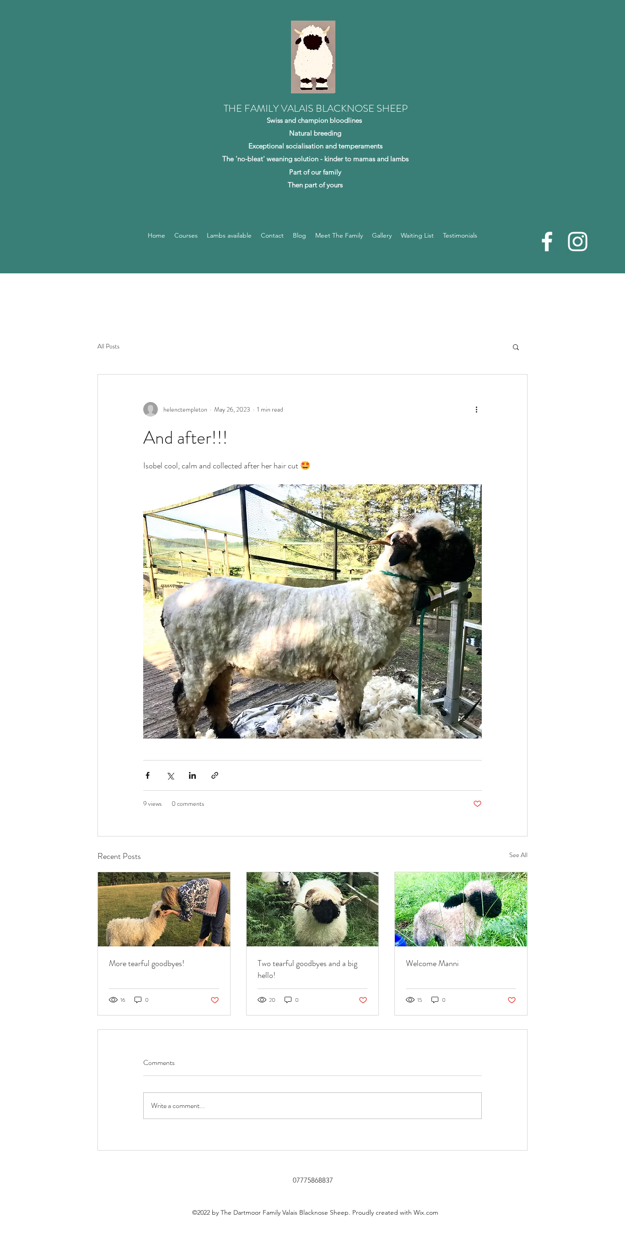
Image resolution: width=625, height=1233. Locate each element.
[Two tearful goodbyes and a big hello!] (313, 909)
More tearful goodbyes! (146, 963)
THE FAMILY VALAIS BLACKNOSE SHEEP (316, 108)
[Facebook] (547, 241)
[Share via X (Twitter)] (170, 775)
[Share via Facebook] (147, 775)
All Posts (108, 346)
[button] (516, 346)
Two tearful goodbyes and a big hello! (307, 969)
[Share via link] (214, 775)
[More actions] (476, 409)
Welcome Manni (432, 963)
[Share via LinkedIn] (192, 775)
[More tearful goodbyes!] (164, 909)
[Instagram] (578, 241)
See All (518, 854)
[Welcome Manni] (461, 909)
